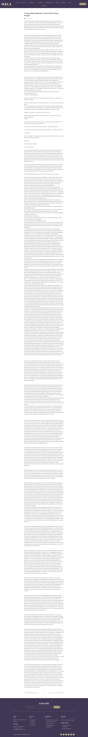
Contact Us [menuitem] (44, 5)
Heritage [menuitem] (40, 2)
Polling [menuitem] (56, 2)
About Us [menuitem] (24, 2)
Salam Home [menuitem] (63, 2)
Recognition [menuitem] (31, 2)
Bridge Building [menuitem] (48, 2)
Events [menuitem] (69, 2)
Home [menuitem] (18, 2)
